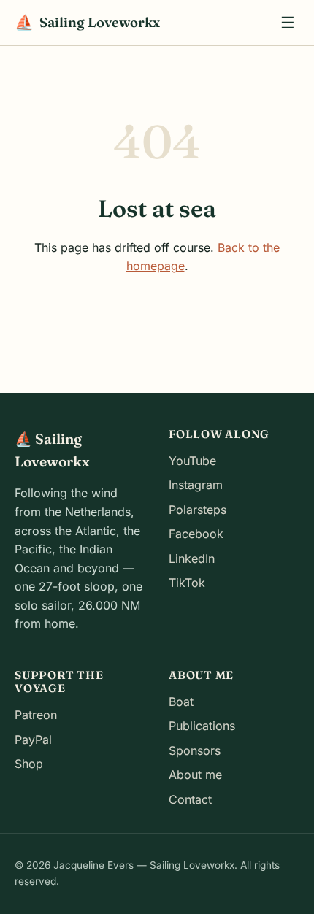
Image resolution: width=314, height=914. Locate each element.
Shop (29, 763)
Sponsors (195, 750)
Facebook (196, 533)
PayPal (33, 739)
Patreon (36, 714)
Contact (190, 799)
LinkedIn (192, 558)
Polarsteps (197, 509)
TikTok (187, 582)
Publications (202, 725)
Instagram (196, 484)
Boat (181, 701)
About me (195, 774)
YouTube (192, 460)
